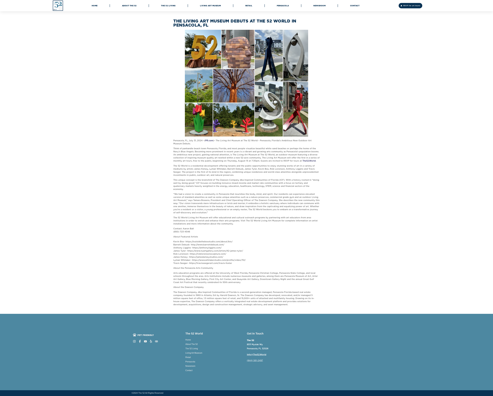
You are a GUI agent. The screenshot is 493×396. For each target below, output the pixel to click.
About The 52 (129, 6)
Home (95, 6)
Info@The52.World (256, 354)
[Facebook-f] (139, 341)
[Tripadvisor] (156, 341)
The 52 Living (168, 6)
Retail (248, 6)
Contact (355, 6)
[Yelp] (150, 341)
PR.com (209, 140)
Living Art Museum (210, 6)
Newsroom (319, 6)
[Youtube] (145, 341)
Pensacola (283, 6)
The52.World (309, 161)
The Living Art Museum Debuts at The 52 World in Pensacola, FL (234, 23)
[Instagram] (134, 341)
